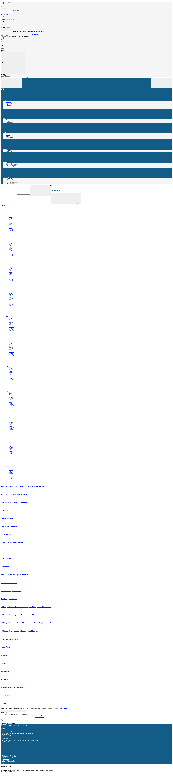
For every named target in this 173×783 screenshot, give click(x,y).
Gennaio (10, 217)
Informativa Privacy (7, 754)
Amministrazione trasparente (9, 761)
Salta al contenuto (4, 1)
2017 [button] (7, 441)
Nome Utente (16, 10)
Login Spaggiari (35, 34)
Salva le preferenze (11, 723)
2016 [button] (7, 466)
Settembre (11, 226)
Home (52, 185)
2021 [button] (7, 341)
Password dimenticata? (5, 14)
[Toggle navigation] (11, 83)
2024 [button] (7, 266)
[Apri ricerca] (161, 83)
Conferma (7, 75)
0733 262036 (8, 734)
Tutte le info (5, 205)
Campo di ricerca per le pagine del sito (9, 195)
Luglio (10, 224)
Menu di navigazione (76, 203)
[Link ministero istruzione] (7, 2)
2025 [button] (7, 240)
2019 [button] (7, 391)
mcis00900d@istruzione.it (17, 735)
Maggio (10, 221)
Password (15, 11)
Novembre (11, 229)
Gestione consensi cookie (8, 760)
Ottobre (10, 228)
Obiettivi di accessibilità (8, 757)
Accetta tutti (21, 710)
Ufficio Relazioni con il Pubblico (10, 755)
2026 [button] (7, 215)
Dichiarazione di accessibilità (9, 756)
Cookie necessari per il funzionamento (9, 720)
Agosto (10, 225)
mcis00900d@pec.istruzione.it (18, 736)
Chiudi (2, 41)
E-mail (14, 31)
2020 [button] (7, 366)
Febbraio (10, 218)
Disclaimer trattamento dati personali (8, 771)
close (2, 89)
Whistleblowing (6, 759)
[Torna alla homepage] (86, 77)
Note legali (5, 752)
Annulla (2, 75)
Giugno (10, 223)
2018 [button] (7, 416)
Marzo (10, 219)
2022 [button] (7, 316)
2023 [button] (7, 291)
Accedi (2, 3)
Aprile (10, 220)
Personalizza (3, 710)
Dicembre (11, 230)
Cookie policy (6, 751)
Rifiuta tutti (12, 710)
